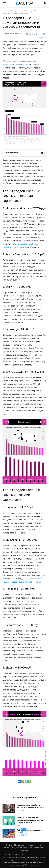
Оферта (38, 845)
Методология (40, 37)
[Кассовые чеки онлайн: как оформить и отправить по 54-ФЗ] (9, 808)
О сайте (9, 845)
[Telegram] (26, 781)
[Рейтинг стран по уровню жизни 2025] (9, 833)
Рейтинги (6, 11)
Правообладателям (37, 848)
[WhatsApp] (29, 781)
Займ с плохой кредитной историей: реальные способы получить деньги (30, 819)
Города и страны (17, 11)
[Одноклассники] (22, 781)
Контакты (24, 850)
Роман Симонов (16, 34)
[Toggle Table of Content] (41, 153)
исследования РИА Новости (15, 64)
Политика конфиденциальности (15, 848)
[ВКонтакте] (19, 781)
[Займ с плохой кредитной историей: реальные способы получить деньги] (9, 820)
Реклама (30, 845)
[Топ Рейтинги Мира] (24, 3)
